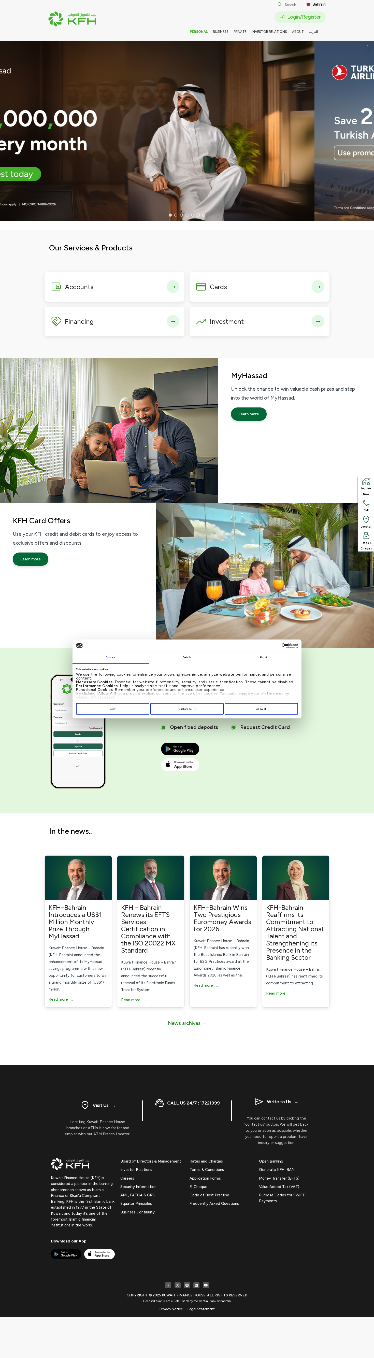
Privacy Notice (171, 1309)
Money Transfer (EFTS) (279, 1178)
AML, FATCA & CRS (137, 1195)
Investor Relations (136, 1169)
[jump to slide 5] (192, 215)
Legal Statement (201, 1309)
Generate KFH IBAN (277, 1169)
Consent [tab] (111, 657)
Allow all (261, 709)
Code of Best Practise (209, 1195)
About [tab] (263, 657)
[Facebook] (168, 1285)
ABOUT (298, 32)
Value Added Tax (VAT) (279, 1186)
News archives (187, 1023)
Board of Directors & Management (150, 1161)
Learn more (249, 414)
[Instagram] (187, 1285)
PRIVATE (240, 32)
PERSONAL (199, 32)
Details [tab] (187, 657)
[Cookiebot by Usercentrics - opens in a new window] (275, 645)
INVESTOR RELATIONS (269, 32)
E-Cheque (198, 1186)
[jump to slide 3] (181, 215)
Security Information (138, 1186)
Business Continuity (137, 1212)
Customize (185, 709)
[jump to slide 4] (187, 215)
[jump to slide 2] (175, 215)
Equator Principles (136, 1203)
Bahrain (318, 4)
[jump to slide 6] (198, 215)
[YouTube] (206, 1285)
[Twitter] (178, 1285)
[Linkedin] (196, 1285)
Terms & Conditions (207, 1169)
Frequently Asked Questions (214, 1203)
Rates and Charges (206, 1161)
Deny (113, 709)
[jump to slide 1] (170, 215)
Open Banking (271, 1161)
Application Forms (205, 1178)
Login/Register (303, 17)
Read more (61, 999)
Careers (127, 1178)
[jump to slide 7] (203, 215)
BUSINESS (220, 32)
